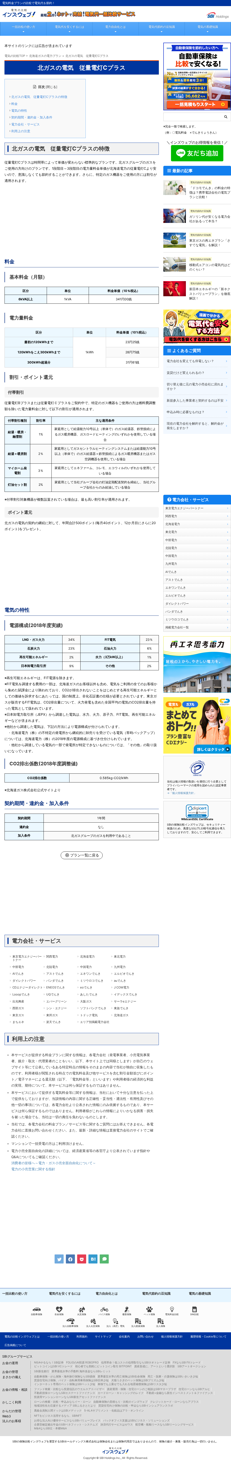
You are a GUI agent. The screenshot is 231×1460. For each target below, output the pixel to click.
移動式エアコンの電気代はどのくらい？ (209, 267)
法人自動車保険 (70, 1326)
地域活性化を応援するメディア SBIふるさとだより (65, 1405)
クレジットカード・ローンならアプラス (174, 1401)
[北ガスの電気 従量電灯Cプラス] (92, 1258)
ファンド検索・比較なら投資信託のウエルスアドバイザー (69, 1389)
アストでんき (55, 973)
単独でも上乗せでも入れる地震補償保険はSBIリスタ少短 (132, 1384)
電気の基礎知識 (207, 26)
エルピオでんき (124, 973)
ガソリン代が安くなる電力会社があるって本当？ (209, 219)
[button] (197, 811)
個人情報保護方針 (172, 1336)
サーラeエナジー (125, 1001)
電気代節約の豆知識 (161, 26)
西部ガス (18, 1008)
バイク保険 (104, 1314)
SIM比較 (194, 1314)
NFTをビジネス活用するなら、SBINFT (58, 1415)
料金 (14, 104)
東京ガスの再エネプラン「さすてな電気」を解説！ (209, 242)
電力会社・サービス (25, 124)
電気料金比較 (172, 1314)
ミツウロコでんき (92, 980)
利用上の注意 (20, 131)
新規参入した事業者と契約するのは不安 (195, 400)
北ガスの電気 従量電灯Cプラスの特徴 (39, 97)
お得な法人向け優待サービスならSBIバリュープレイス (67, 1420)
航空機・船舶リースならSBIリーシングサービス (164, 1424)
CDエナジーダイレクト (27, 987)
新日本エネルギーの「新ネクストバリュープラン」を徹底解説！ (209, 293)
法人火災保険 (93, 1326)
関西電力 (52, 956)
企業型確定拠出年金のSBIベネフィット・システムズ (66, 1424)
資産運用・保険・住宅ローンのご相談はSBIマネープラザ (141, 1389)
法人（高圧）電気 (115, 1326)
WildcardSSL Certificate (197, 819)
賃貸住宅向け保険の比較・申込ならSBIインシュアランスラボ (135, 1405)
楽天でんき (53, 1022)
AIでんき (18, 973)
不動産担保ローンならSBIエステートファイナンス (64, 1393)
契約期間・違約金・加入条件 (31, 117)
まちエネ (18, 1022)
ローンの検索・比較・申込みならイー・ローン (62, 1401)
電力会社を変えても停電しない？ (190, 361)
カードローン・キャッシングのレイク (121, 1393)
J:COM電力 (121, 987)
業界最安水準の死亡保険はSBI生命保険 (121, 1376)
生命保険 (59, 1314)
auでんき (120, 980)
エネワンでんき (90, 973)
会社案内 (124, 1336)
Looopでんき (21, 994)
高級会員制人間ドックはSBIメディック (58, 1410)
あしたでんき (89, 994)
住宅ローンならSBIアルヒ (194, 1389)
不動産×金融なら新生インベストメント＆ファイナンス (179, 1393)
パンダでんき (55, 980)
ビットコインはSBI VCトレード (53, 1366)
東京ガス (18, 1015)
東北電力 (120, 956)
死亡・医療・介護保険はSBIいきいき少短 (173, 1376)
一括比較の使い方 (23, 26)
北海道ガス (121, 1015)
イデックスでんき (125, 994)
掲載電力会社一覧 (177, 627)
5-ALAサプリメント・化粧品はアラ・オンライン (114, 1410)
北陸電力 (52, 967)
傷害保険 (126, 1314)
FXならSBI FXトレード (187, 1362)
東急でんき (121, 1008)
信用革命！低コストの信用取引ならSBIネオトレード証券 (135, 1362)
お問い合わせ (145, 1336)
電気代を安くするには (69, 26)
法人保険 (160, 1326)
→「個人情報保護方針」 (181, 793)
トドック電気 (89, 1015)
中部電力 (18, 967)
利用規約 (81, 1336)
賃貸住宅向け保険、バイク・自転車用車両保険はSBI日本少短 (71, 1380)
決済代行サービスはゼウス (116, 1424)
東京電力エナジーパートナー (27, 958)
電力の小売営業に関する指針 (33, 1169)
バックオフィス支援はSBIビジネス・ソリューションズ (136, 1420)
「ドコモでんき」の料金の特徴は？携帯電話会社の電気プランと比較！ (209, 192)
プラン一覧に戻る (84, 855)
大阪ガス (86, 1001)
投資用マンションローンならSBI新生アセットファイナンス (70, 1397)
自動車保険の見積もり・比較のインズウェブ (120, 1401)
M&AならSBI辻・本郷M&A (50, 1428)
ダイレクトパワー (24, 980)
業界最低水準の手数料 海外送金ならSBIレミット (81, 1371)
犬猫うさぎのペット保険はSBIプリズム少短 (137, 1380)
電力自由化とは (115, 26)
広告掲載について (15, 1345)
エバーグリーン (56, 1001)
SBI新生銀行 (41, 1371)
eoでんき (86, 987)
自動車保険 (36, 1314)
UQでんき (53, 994)
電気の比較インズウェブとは (22, 1336)
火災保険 (81, 1314)
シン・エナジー (56, 1008)
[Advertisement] (82, 219)
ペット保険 (149, 1314)
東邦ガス (52, 1015)
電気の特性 (19, 110)
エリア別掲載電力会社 (94, 1022)
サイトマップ (103, 1336)
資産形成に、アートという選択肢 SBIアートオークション (170, 1366)
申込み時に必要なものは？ (186, 412)
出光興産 (18, 1001)
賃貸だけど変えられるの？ (186, 373)
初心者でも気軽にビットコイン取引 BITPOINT (103, 1366)
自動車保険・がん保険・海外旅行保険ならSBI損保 (64, 1376)
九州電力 (120, 967)
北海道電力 (87, 956)
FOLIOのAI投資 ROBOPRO (82, 1362)
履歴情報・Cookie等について (208, 1336)
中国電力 (86, 967)
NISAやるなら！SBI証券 (49, 1362)
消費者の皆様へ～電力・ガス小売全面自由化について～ (53, 1163)
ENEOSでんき (55, 987)
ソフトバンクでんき (93, 1008)
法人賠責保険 (138, 1326)
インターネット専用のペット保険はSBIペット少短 (64, 1384)
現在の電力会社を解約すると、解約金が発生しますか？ (195, 425)
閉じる (51, 87)
